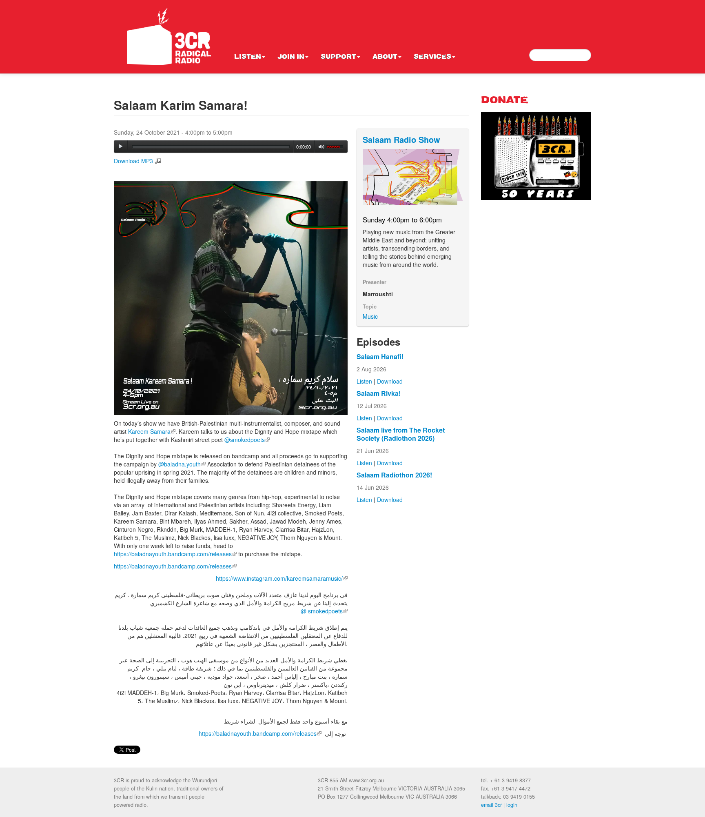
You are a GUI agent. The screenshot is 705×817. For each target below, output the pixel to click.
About (384, 57)
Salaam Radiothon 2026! (394, 475)
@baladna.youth (182, 464)
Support (338, 57)
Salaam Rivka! (379, 393)
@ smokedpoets (324, 611)
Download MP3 (133, 161)
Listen (247, 57)
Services (432, 57)
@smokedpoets (247, 439)
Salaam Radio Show (401, 139)
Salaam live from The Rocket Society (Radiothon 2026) (401, 434)
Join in (290, 57)
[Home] (169, 36)
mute (321, 146)
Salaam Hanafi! (380, 356)
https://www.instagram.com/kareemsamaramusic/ (282, 578)
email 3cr (491, 804)
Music (370, 316)
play (121, 146)
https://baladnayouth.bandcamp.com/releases (175, 554)
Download (390, 381)
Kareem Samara (151, 431)
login (511, 804)
